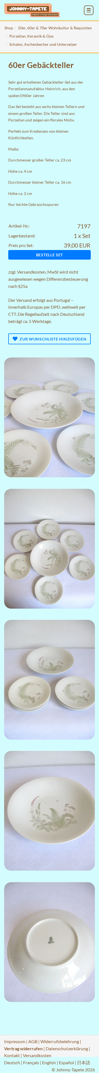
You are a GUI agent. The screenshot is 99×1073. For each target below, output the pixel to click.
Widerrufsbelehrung (59, 1041)
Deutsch (12, 1062)
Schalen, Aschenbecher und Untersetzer (43, 44)
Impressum (14, 1041)
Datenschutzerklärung (67, 1048)
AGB (32, 1041)
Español (66, 1062)
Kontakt (12, 1055)
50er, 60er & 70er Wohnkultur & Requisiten (55, 27)
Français (31, 1062)
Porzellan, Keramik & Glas (31, 36)
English (49, 1062)
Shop (8, 27)
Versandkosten (31, 271)
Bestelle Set (49, 254)
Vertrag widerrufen (23, 1048)
